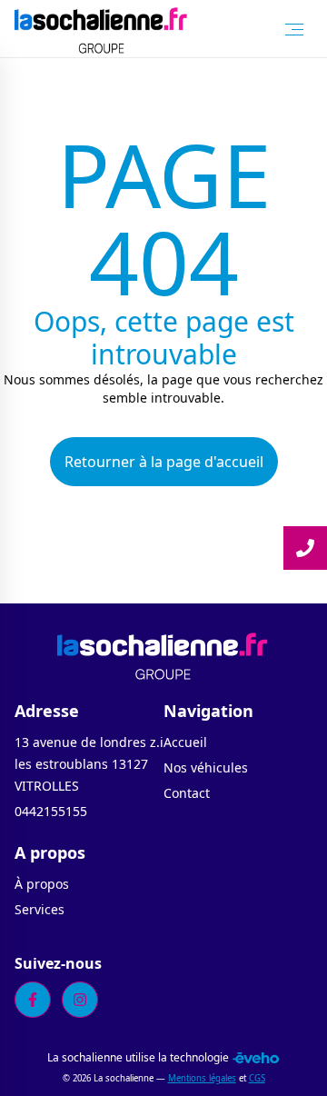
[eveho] (256, 1057)
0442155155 (51, 811)
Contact (187, 793)
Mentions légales (202, 1078)
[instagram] (80, 999)
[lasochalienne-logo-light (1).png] (102, 28)
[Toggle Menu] (294, 29)
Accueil (185, 742)
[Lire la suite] (305, 548)
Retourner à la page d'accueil (163, 462)
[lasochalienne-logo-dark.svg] (163, 654)
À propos (42, 883)
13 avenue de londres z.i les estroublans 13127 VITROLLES (89, 763)
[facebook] (33, 999)
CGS (257, 1078)
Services (39, 909)
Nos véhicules (206, 767)
